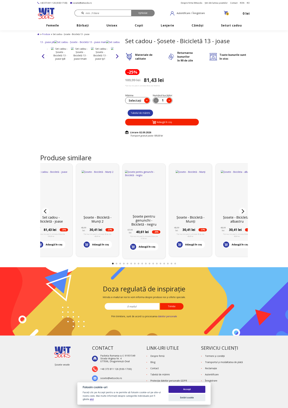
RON (242, 2)
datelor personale (167, 316)
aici (92, 399)
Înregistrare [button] (211, 380)
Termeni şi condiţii (215, 356)
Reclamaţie (211, 368)
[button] (187, 13)
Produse (46, 34)
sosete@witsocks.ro (82, 2)
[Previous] (45, 211)
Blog (152, 362)
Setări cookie (187, 397)
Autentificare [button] (212, 374)
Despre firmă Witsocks (191, 2)
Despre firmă (157, 356)
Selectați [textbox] (135, 100)
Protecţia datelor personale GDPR (168, 380)
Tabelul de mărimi (140, 112)
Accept (187, 389)
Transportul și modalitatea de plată (224, 362)
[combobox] (137, 100)
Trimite (172, 306)
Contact (234, 2)
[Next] (242, 211)
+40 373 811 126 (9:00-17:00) (53, 2)
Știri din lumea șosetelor (216, 2)
